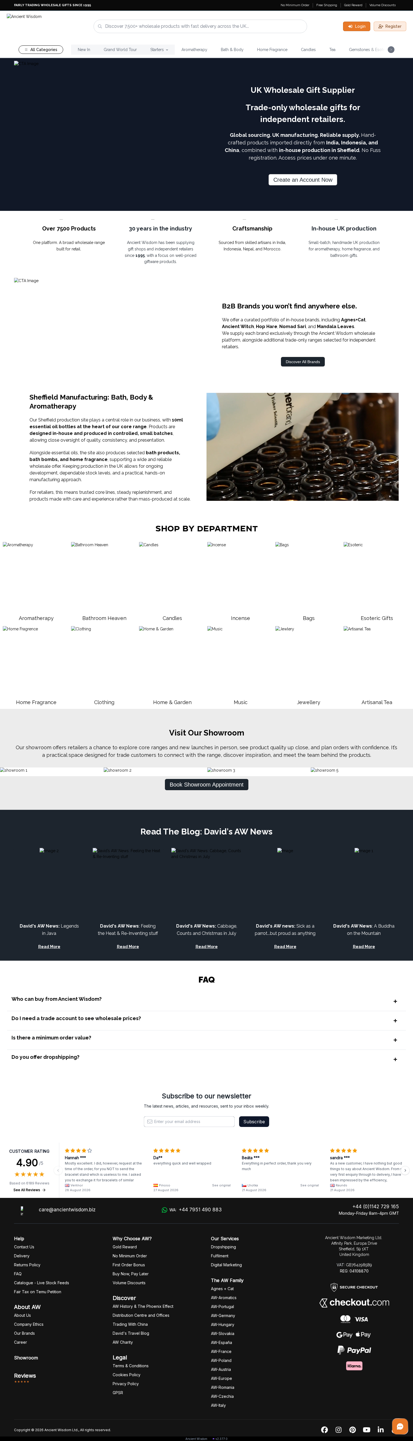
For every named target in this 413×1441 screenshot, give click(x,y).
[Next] (405, 1170)
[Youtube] (366, 1430)
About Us (22, 1315)
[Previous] (58, 1170)
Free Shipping (326, 5)
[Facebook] (324, 1430)
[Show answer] (395, 1001)
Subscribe (254, 1121)
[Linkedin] (380, 1430)
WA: (195, 1209)
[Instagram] (338, 1430)
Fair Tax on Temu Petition (37, 1291)
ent (219, 1255)
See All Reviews (26, 1190)
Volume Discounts (382, 5)
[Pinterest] (352, 1430)
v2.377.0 (221, 1438)
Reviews (25, 1375)
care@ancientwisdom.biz (67, 1209)
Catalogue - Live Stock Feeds (41, 1282)
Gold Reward (353, 5)
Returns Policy (27, 1264)
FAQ (18, 1273)
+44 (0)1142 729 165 (375, 1206)
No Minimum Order (295, 5)
